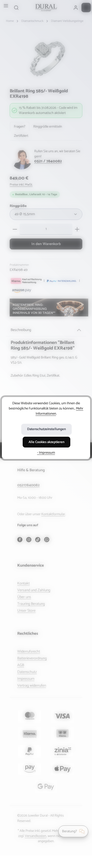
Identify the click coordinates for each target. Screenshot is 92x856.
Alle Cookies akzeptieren (46, 442)
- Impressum (46, 452)
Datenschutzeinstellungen (46, 429)
